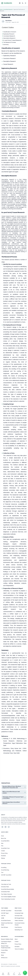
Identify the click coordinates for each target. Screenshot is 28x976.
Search (19, 974)
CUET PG (3, 915)
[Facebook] (2, 827)
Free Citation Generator (6, 894)
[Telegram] (8, 827)
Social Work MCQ (5, 840)
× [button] (26, 971)
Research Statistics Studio (7, 939)
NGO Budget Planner (19, 918)
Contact (3, 850)
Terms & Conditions (19, 949)
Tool (2, 872)
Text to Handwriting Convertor (8, 899)
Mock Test (3, 838)
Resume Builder (18, 910)
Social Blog (3, 867)
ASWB (2, 918)
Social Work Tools (5, 848)
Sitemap (3, 858)
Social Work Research (8, 9)
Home (1, 9)
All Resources (4, 957)
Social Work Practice (6, 920)
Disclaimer (3, 855)
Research (3, 952)
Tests (8, 974)
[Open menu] (25, 3)
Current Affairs (4, 950)
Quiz (2, 843)
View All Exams (4, 927)
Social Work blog (5, 870)
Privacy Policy (4, 853)
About (16, 939)
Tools (14, 974)
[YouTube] (5, 827)
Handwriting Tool (18, 929)
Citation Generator (19, 920)
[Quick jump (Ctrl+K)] (19, 3)
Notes (2, 955)
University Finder (5, 886)
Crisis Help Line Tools (6, 884)
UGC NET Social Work (6, 875)
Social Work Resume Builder (7, 889)
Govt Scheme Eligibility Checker (8, 896)
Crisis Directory (18, 927)
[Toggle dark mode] (22, 3)
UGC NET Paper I (5, 913)
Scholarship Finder (5, 891)
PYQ (2, 845)
